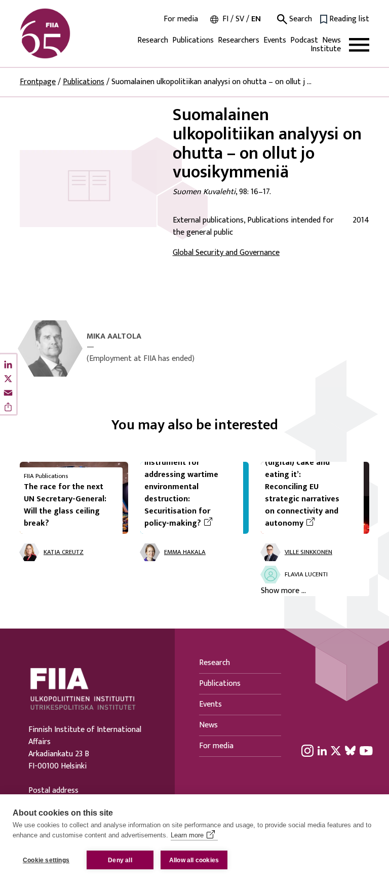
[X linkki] (336, 750)
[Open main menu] (359, 44)
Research (152, 40)
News (331, 40)
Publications (193, 40)
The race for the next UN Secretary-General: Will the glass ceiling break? (65, 505)
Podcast (304, 40)
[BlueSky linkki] (350, 750)
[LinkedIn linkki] (322, 750)
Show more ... (283, 591)
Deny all (120, 860)
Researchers (238, 40)
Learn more (187, 835)
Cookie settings (46, 860)
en (256, 19)
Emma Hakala (185, 552)
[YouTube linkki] (366, 750)
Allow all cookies (194, 860)
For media (181, 19)
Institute (325, 49)
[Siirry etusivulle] (68, 33)
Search (299, 19)
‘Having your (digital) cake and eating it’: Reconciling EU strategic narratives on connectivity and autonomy (310, 487)
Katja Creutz (64, 552)
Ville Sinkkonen (308, 552)
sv (240, 19)
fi (225, 19)
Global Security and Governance (226, 253)
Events (274, 40)
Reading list (349, 19)
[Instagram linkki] (307, 750)
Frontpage (38, 82)
